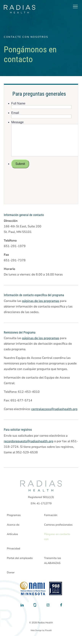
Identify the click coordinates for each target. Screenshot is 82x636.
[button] (75, 6)
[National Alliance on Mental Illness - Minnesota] (32, 588)
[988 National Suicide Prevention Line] (55, 588)
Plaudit (48, 630)
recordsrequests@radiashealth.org (28, 441)
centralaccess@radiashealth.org (54, 409)
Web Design (36, 630)
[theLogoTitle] (19, 9)
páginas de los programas (40, 301)
